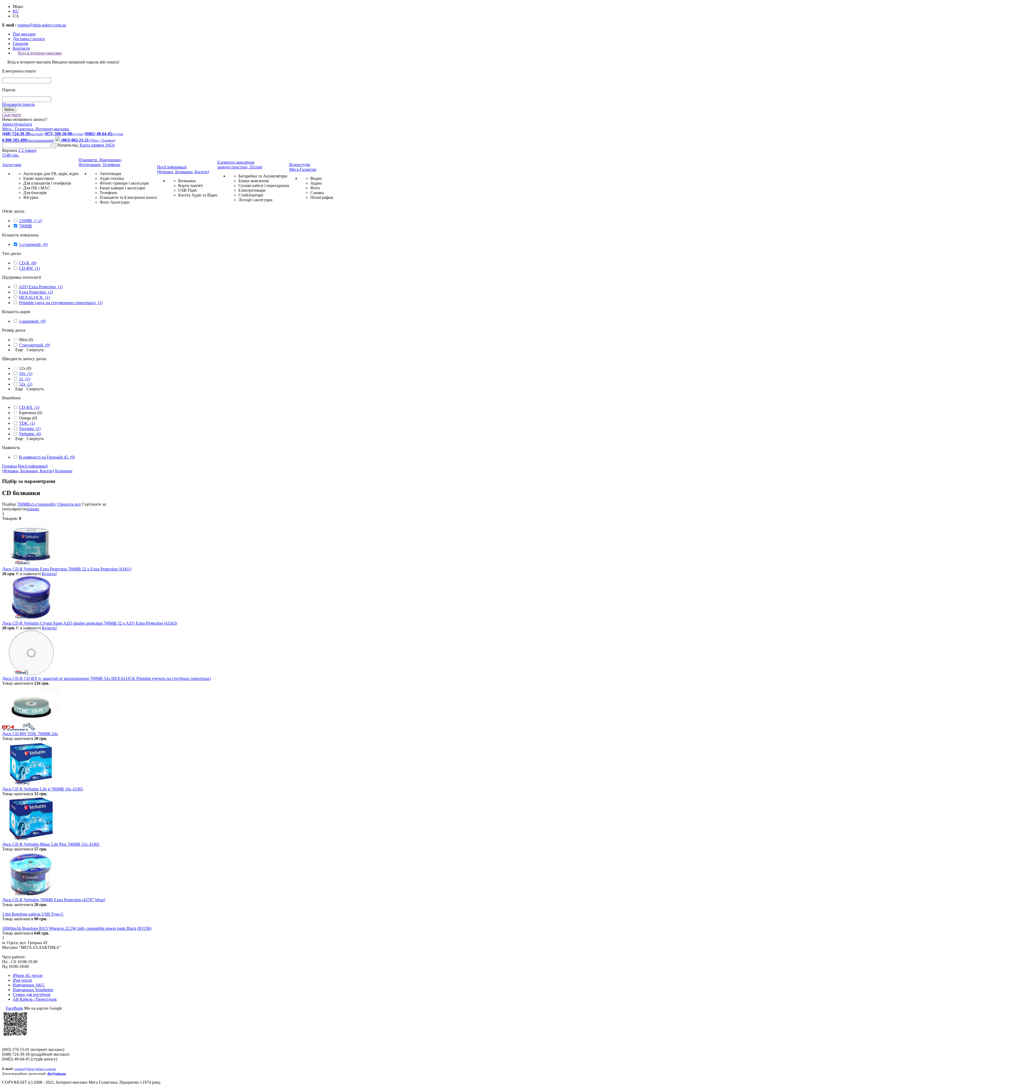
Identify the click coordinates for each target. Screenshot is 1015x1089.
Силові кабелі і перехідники (263, 185)
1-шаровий (32, 321)
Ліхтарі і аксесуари (255, 200)
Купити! (49, 573)
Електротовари (252, 190)
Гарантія (20, 43)
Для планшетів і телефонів (47, 183)
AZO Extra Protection (41, 287)
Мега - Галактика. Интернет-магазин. (36, 129)
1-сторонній (33, 244)
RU (16, 11)
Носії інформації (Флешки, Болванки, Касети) (183, 169)
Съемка (317, 192)
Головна (9, 466)
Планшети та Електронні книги (128, 197)
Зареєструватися (17, 124)
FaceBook (14, 1008)
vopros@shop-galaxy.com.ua (41, 25)
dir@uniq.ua (56, 1074)
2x (24, 379)
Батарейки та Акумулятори (262, 176)
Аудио (316, 183)
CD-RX (29, 407)
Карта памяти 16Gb (97, 145)
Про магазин (24, 34)
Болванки (187, 181)
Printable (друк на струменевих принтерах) (61, 302)
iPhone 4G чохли (28, 975)
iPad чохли (22, 980)
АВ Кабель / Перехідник (35, 999)
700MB (25, 226)
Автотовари (110, 173)
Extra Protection (36, 292)
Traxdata (29, 428)
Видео (316, 178)
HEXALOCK (34, 297)
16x (25, 373)
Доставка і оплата (29, 38)
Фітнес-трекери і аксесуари (124, 183)
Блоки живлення (253, 181)
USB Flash (187, 190)
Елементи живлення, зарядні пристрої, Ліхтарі (239, 164)
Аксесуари (11, 164)
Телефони (108, 192)
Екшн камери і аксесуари (122, 188)
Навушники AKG (29, 985)
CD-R (27, 263)
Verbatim (30, 434)
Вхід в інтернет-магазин (40, 53)
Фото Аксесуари (115, 202)
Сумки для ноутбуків (31, 994)
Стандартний (34, 345)
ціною (33, 509)
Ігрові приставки (38, 178)
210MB (30, 220)
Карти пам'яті (190, 185)
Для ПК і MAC (36, 188)
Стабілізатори (250, 195)
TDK (27, 423)
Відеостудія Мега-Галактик (302, 167)
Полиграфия (321, 197)
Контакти (21, 48)
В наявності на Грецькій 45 (47, 457)
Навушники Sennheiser (33, 989)
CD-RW (29, 268)
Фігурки (30, 197)
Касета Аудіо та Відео (197, 195)
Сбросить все (69, 504)
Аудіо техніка (112, 178)
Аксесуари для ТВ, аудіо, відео (51, 173)
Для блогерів (35, 192)
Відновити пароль (18, 104)
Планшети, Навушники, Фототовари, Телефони (100, 162)
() (22, 133)
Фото (315, 188)
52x (25, 384)
